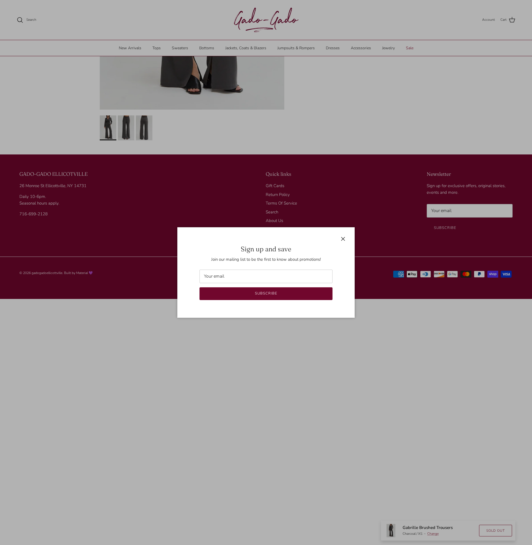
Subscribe (266, 293)
